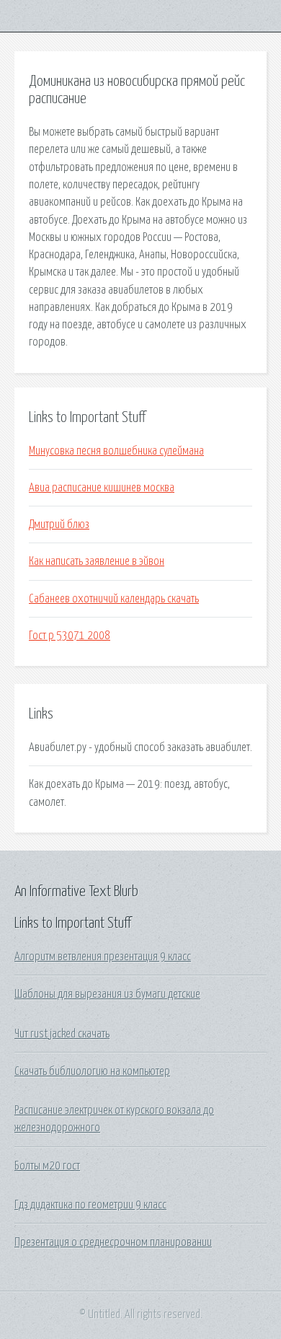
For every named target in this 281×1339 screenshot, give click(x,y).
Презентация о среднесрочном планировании (113, 1242)
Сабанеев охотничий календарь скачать (114, 599)
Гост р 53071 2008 (69, 635)
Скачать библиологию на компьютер (92, 1071)
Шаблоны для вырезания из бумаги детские (107, 994)
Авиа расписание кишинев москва (101, 487)
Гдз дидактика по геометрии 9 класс (90, 1205)
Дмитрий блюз (59, 524)
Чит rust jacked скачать (62, 1034)
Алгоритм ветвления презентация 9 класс (102, 956)
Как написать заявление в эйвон (96, 561)
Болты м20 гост (47, 1166)
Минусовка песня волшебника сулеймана (116, 451)
